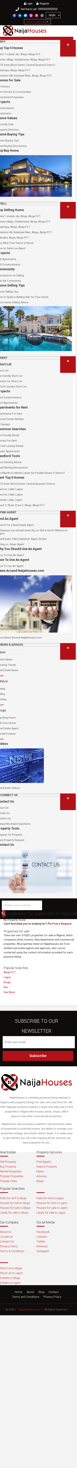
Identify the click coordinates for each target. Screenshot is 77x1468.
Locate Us (6, 1236)
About (30, 1292)
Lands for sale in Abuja (14, 1212)
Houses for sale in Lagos (52, 1208)
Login (29, 3)
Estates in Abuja (10, 1278)
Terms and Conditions (25, 1297)
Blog (41, 1292)
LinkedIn (42, 1236)
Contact (54, 1292)
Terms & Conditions (12, 1251)
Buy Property (8, 1166)
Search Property (47, 1166)
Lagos (7, 977)
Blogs (40, 1181)
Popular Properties (11, 1176)
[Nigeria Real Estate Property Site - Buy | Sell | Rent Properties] (36, 1093)
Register (44, 3)
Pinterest (42, 1246)
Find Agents (44, 1161)
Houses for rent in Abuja (15, 1203)
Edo (6, 987)
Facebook (43, 1232)
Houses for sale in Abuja (15, 1208)
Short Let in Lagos (11, 1273)
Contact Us (7, 1241)
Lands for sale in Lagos (51, 1212)
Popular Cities (8, 1181)
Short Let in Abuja (11, 1268)
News (40, 1171)
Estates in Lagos (10, 1282)
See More (9, 992)
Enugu (7, 982)
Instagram (43, 1251)
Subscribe (38, 1056)
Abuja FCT (10, 972)
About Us (5, 1232)
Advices (42, 1176)
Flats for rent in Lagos (50, 1198)
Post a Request (61, 923)
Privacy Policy (9, 1246)
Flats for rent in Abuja (13, 1198)
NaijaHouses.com (29, 1309)
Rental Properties (11, 1171)
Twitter (41, 1241)
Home (18, 1292)
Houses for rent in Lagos (52, 1203)
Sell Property (8, 1161)
